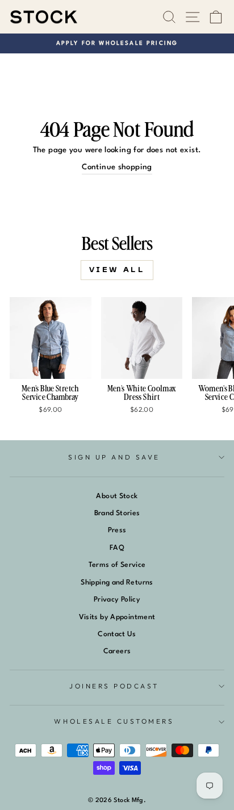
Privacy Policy (117, 599)
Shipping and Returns (117, 582)
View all (117, 269)
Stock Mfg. (130, 801)
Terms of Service (117, 565)
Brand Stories (117, 513)
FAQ (117, 548)
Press (117, 530)
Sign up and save (114, 457)
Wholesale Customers (114, 721)
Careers (117, 651)
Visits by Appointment (117, 617)
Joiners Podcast (114, 686)
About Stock (116, 496)
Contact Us (117, 634)
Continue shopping (117, 167)
